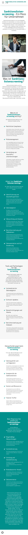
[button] (2, 532)
